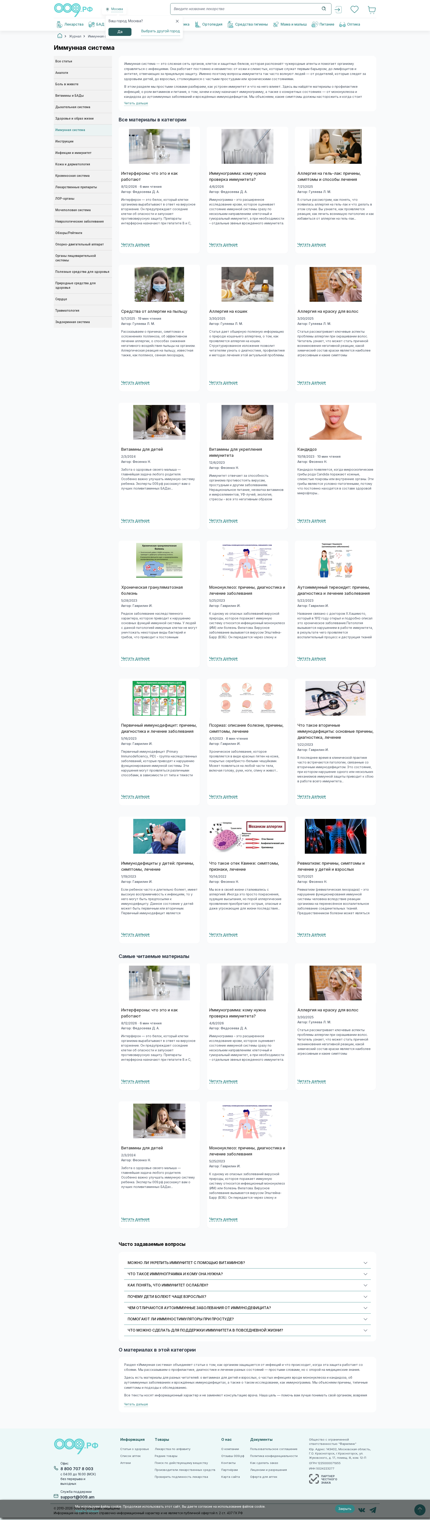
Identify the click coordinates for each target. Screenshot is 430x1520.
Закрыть (344, 1509)
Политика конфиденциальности (274, 1456)
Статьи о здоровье (134, 1449)
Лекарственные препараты (76, 187)
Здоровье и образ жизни (74, 118)
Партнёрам (229, 1470)
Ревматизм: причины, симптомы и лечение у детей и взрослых (331, 866)
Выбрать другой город (160, 31)
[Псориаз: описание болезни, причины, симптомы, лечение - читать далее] (247, 698)
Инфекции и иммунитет (73, 153)
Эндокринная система (72, 322)
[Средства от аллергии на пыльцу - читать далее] (159, 284)
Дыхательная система (72, 107)
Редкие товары (166, 1456)
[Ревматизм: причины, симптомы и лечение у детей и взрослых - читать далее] (335, 836)
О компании (230, 1449)
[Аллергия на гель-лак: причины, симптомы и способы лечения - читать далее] (335, 146)
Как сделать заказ (264, 1463)
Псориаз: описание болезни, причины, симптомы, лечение (246, 728)
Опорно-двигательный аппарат (79, 244)
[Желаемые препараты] (354, 10)
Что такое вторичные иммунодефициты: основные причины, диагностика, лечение (335, 731)
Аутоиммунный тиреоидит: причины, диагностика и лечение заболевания (333, 590)
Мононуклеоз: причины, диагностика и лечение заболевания (247, 590)
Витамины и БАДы (69, 95)
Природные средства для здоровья (75, 285)
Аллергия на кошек (228, 311)
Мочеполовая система (73, 210)
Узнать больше (87, 1511)
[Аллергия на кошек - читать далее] (247, 284)
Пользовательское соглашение (273, 1449)
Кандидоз (307, 449)
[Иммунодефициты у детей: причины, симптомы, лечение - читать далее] (159, 836)
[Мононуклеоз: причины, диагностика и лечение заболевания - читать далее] (247, 560)
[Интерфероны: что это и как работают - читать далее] (159, 146)
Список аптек (130, 1456)
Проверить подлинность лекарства (181, 1476)
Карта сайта (230, 1476)
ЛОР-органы (64, 198)
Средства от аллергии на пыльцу (154, 311)
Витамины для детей (142, 449)
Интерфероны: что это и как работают (149, 176)
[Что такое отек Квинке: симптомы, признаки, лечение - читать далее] (247, 836)
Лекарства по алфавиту (172, 1449)
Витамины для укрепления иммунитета (235, 452)
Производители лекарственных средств (185, 1470)
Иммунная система (70, 130)
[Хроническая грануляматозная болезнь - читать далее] (159, 560)
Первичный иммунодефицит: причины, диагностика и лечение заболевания (159, 728)
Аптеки (125, 1463)
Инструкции (64, 141)
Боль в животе (66, 84)
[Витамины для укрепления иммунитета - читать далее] (247, 422)
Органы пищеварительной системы (75, 258)
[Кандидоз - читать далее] (335, 422)
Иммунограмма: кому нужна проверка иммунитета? (237, 176)
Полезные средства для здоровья (82, 271)
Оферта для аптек (263, 1476)
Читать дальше (135, 244)
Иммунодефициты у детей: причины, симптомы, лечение (157, 866)
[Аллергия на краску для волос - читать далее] (335, 284)
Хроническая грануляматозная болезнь (152, 590)
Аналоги (61, 72)
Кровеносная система (72, 175)
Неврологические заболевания (79, 221)
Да (120, 32)
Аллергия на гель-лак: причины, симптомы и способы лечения (329, 176)
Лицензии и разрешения (268, 1470)
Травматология (67, 310)
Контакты (228, 1463)
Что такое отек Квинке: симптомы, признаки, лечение (244, 866)
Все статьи (63, 61)
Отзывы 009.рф (232, 1456)
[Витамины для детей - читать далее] (159, 422)
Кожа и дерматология (72, 164)
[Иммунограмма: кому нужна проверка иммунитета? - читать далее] (247, 146)
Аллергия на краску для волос (327, 311)
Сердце (61, 299)
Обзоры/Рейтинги (68, 233)
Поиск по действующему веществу (181, 1463)
